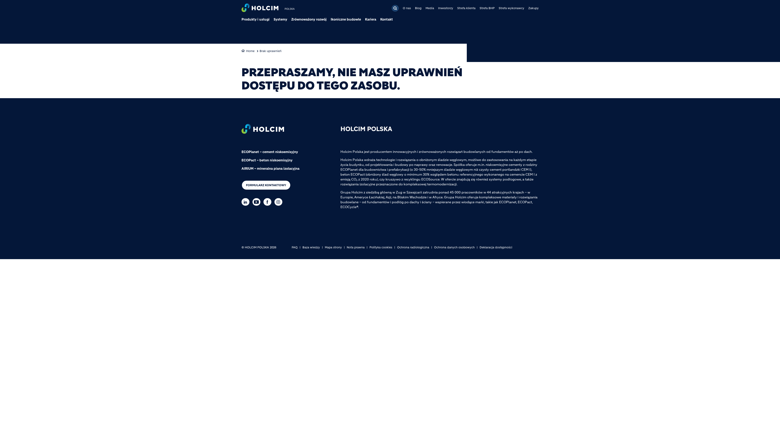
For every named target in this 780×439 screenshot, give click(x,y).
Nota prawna (356, 247)
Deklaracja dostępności (496, 247)
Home (250, 51)
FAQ (295, 247)
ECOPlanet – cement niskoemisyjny (270, 152)
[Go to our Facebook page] (268, 202)
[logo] (260, 8)
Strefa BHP (487, 8)
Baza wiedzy (311, 247)
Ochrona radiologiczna (413, 247)
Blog (418, 8)
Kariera (370, 19)
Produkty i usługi (256, 19)
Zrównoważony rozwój (309, 19)
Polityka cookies (380, 247)
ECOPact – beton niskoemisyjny (267, 160)
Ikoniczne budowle (346, 19)
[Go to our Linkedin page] (246, 202)
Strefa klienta (466, 8)
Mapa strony (333, 247)
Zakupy (533, 8)
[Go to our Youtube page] (257, 202)
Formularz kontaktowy (266, 185)
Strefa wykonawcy (511, 8)
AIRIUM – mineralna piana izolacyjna (270, 168)
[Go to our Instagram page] (279, 202)
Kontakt (386, 19)
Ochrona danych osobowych (454, 247)
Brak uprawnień (271, 51)
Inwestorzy (445, 8)
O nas (407, 8)
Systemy (280, 19)
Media (430, 8)
